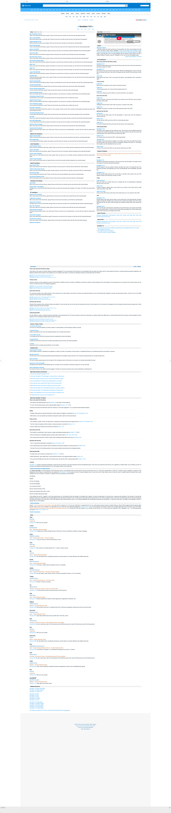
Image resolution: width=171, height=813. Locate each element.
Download (139, 56)
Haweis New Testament (35, 202)
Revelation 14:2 (64, 472)
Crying (117, 215)
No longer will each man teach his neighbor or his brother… (42, 321)
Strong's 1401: (33, 615)
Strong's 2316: (33, 598)
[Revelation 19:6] (169, 364)
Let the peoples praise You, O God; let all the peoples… (41, 287)
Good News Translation (35, 107)
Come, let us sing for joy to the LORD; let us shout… (41, 288)
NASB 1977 (32, 68)
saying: (139, 50)
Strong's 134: (33, 581)
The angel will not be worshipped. (106, 230)
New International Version (36, 34)
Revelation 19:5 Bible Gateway (37, 690)
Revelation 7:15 (100, 160)
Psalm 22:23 (100, 113)
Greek (93, 29)
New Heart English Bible (35, 120)
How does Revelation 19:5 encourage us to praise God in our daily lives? (47, 376)
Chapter (139, 266)
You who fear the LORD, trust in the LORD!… (40, 309)
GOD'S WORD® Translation (36, 103)
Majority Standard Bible (35, 135)
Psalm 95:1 (99, 91)
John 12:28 (99, 76)
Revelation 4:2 (52, 402)
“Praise (98, 52)
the (133, 50)
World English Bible (34, 139)
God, (103, 52)
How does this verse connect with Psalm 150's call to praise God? (46, 383)
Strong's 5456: (33, 531)
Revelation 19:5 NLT (34, 695)
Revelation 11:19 (100, 165)
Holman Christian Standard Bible (37, 88)
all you (106, 52)
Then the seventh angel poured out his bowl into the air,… (42, 275)
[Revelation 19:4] (1, 364)
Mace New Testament (35, 205)
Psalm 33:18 (55, 443)
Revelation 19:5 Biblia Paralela (37, 703)
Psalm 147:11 (100, 122)
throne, (136, 50)
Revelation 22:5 (77, 437)
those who (120, 52)
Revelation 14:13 (83, 413)
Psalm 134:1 (100, 98)
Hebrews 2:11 (71, 424)
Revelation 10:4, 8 (85, 506)
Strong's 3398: (33, 666)
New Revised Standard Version (37, 176)
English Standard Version (35, 41)
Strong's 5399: (33, 649)
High (134, 215)
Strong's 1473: (33, 590)
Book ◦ (135, 266)
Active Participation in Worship (37, 367)
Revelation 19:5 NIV (34, 694)
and (116, 52)
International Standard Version (37, 113)
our (101, 52)
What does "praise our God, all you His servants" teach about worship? (47, 378)
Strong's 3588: (33, 556)
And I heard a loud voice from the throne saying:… (40, 276)
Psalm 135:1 (100, 103)
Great (131, 215)
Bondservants (105, 215)
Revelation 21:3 (100, 69)
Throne (105, 216)
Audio (78, 29)
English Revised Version (35, 100)
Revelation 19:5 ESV (34, 696)
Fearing (124, 215)
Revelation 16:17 (100, 64)
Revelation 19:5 (33, 464)
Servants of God (34, 330)
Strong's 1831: (33, 539)
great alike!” (135, 52)
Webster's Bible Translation (36, 124)
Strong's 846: (33, 624)
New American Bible (34, 172)
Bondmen (99, 215)
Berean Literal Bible (34, 49)
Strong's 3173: (33, 683)
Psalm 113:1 (100, 107)
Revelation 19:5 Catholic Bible (37, 708)
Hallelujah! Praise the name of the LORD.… (39, 298)
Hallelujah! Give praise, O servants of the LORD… (40, 299)
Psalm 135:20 (100, 146)
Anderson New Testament (36, 194)
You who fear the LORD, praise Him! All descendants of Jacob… (43, 308)
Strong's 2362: (33, 565)
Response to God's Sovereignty (37, 363)
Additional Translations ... (35, 222)
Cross (81, 29)
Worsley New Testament (35, 218)
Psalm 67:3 (99, 87)
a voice (124, 50)
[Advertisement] (85, 256)
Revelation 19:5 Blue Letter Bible (37, 688)
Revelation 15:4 (81, 445)
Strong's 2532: (33, 522)
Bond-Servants (112, 215)
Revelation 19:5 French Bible (36, 706)
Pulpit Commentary (34, 503)
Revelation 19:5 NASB (35, 698)
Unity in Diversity (34, 358)
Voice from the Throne (36, 326)
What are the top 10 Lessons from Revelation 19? (43, 394)
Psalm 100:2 (68, 435)
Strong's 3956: (33, 607)
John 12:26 (74, 435)
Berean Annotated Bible (35, 81)
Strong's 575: (33, 548)
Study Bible (33, 266)
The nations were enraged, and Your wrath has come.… (42, 319)
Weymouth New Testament (36, 128)
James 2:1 (79, 456)
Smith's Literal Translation (36, 158)
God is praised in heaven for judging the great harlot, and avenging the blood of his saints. (118, 227)
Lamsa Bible (32, 183)
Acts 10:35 (61, 443)
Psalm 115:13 (100, 135)
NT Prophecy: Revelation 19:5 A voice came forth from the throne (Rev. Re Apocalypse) (50, 710)
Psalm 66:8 (99, 84)
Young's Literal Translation (36, 153)
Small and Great (34, 339)
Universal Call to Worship (35, 350)
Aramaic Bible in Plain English (36, 186)
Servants (99, 216)
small (128, 52)
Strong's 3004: (33, 573)
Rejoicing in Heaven (101, 47)
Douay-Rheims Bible (34, 165)
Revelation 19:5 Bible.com (36, 691)
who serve (110, 52)
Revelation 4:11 (88, 421)
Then (121, 50)
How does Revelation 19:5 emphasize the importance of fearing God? (47, 390)
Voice (108, 216)
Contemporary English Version (37, 96)
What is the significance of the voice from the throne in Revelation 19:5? (47, 392)
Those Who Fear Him (35, 334)
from (131, 50)
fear (124, 52)
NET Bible (32, 116)
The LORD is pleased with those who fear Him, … (41, 310)
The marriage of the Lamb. (104, 229)
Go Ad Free (3, 807)
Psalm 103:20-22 (101, 180)
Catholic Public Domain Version (37, 169)
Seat (140, 215)
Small (102, 216)
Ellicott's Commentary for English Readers (40, 468)
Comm (89, 29)
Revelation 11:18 (100, 129)
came (128, 50)
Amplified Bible (33, 75)
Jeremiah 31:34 (100, 139)
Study (85, 29)
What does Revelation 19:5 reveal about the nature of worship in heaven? (48, 387)
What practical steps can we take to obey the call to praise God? (46, 385)
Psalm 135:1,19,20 (101, 191)
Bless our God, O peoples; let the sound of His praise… (41, 286)
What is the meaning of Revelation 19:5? (40, 373)
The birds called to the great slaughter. (107, 232)
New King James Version (35, 56)
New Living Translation (35, 37)
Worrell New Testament (35, 215)
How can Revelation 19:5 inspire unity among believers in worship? (46, 380)
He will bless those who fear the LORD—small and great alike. (43, 320)
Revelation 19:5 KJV (34, 699)
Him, (114, 52)
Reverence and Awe (34, 354)
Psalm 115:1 (61, 426)
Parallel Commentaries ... (35, 512)
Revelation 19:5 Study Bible (36, 702)
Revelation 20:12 (100, 206)
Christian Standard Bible (35, 84)
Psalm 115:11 (100, 118)
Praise (137, 215)
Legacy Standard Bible (35, 72)
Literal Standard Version (35, 146)
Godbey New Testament (35, 198)
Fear (121, 215)
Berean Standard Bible (35, 45)
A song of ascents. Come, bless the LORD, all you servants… (43, 297)
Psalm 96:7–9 (81, 421)
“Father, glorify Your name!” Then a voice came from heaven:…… (43, 277)
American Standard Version (36, 92)
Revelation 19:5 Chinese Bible (37, 705)
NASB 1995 (32, 64)
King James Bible (34, 53)
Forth (128, 215)
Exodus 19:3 (76, 413)
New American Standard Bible (36, 60)
